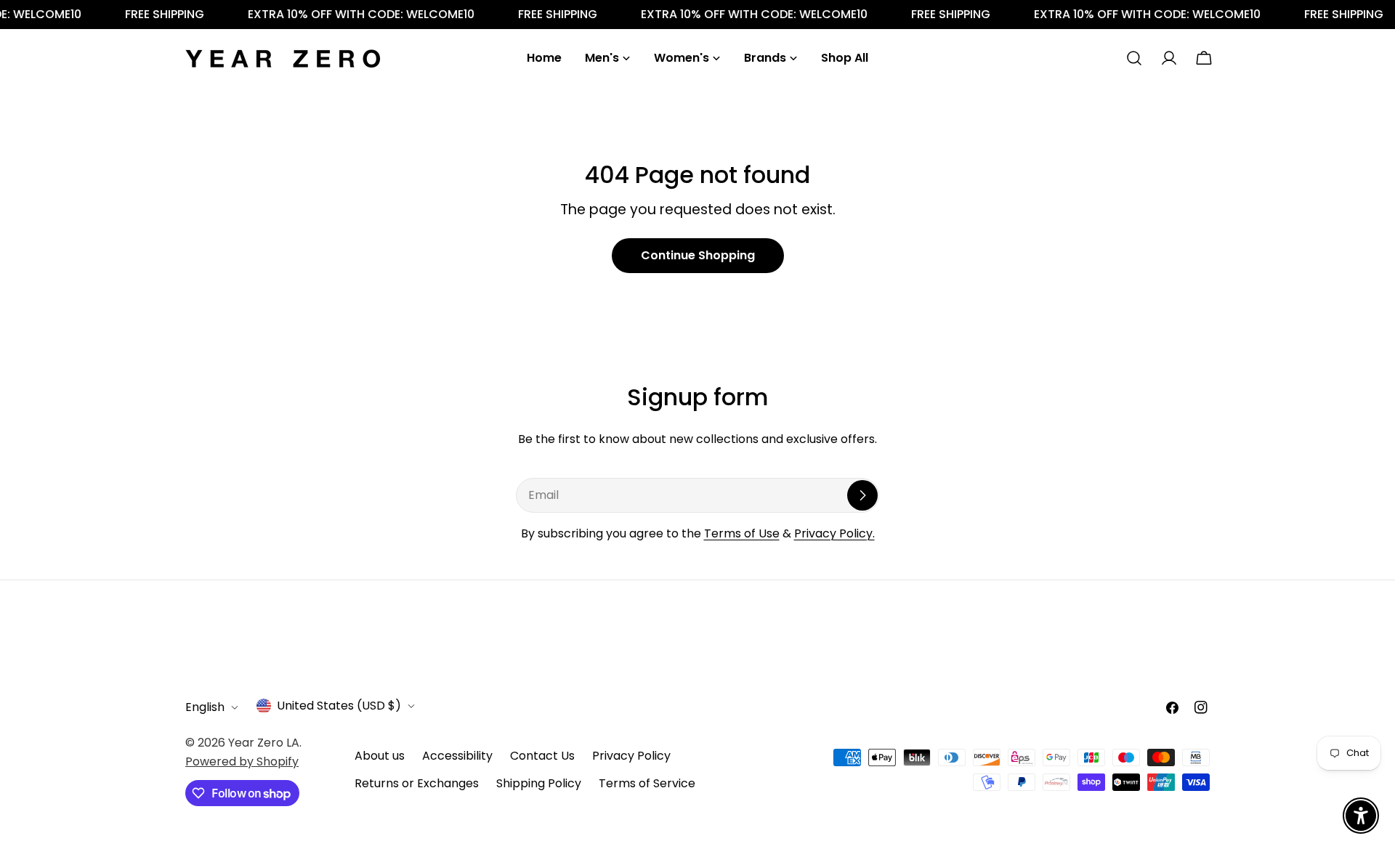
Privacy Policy (631, 755)
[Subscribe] (862, 495)
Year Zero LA (263, 742)
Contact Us (542, 755)
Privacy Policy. (834, 533)
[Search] (1134, 58)
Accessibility (457, 755)
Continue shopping (698, 255)
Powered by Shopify (242, 761)
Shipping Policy (538, 783)
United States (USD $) (339, 705)
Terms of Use (742, 533)
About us (380, 755)
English (205, 707)
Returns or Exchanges (417, 783)
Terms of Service (647, 783)
